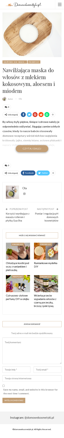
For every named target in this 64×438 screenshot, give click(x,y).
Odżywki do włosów (15, 62)
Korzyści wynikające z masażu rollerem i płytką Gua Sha (17, 217)
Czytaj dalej (32, 148)
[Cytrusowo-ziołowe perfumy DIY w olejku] (18, 283)
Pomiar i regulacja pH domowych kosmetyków (46, 217)
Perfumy (18, 277)
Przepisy (34, 62)
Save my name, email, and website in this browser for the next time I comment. (30, 391)
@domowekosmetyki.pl (39, 417)
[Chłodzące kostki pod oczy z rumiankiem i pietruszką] (18, 251)
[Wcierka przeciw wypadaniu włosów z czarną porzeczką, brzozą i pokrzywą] (46, 283)
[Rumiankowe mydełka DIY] (46, 251)
